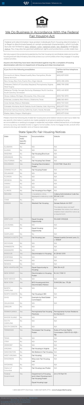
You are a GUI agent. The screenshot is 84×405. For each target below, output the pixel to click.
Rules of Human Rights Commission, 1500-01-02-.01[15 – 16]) (66, 332)
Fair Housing (36, 355)
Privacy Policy (25, 400)
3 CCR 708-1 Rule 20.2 (62, 164)
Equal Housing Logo (39, 382)
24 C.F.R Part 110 (60, 374)
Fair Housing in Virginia (40, 348)
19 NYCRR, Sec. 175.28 (62, 282)
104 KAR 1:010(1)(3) (61, 219)
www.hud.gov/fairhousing (61, 390)
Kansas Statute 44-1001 (63, 203)
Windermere (33, 398)
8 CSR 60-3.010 (59, 254)
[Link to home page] (26, 4)
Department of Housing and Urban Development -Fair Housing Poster (42, 376)
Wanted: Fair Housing (40, 203)
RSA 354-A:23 (59, 267)
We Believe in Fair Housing (42, 352)
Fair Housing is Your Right (41, 190)
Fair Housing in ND (39, 294)
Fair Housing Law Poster (41, 368)
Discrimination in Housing (41, 254)
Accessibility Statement (8, 402)
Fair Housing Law (38, 237)
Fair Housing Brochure (40, 154)
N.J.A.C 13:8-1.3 (59, 273)
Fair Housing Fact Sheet (41, 161)
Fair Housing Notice (23, 402)
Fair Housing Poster (39, 170)
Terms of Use (15, 400)
